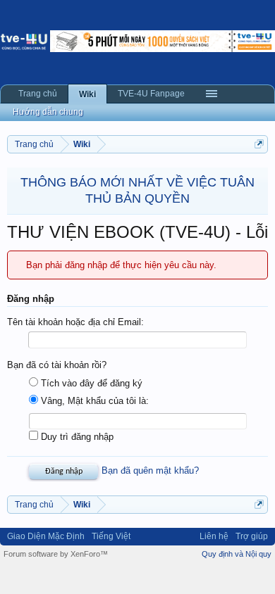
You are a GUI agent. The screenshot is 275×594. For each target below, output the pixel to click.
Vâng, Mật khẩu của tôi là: (93, 401)
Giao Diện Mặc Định (46, 536)
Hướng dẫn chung (48, 112)
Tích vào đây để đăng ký (90, 383)
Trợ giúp (252, 536)
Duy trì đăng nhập (76, 436)
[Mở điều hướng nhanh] (259, 143)
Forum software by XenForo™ (56, 554)
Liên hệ (214, 536)
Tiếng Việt (111, 536)
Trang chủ (37, 94)
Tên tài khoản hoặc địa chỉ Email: (75, 322)
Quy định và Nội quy (236, 554)
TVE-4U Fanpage (151, 94)
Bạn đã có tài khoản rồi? (56, 365)
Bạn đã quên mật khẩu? (150, 470)
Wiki (87, 94)
